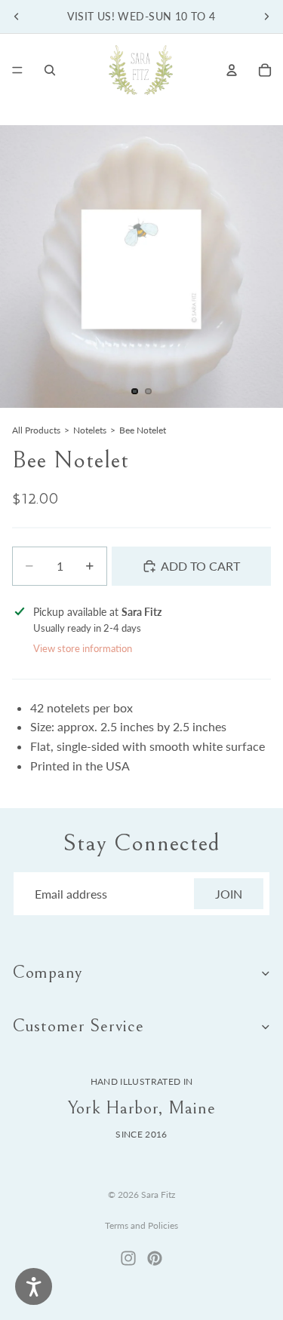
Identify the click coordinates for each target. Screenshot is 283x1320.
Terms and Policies (141, 1225)
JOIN (228, 894)
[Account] (231, 70)
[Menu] (17, 70)
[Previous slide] (16, 16)
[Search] (49, 70)
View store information (82, 648)
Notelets (89, 430)
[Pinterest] (155, 1258)
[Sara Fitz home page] (140, 70)
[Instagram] (128, 1258)
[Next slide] (266, 16)
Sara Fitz (158, 1194)
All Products (36, 430)
